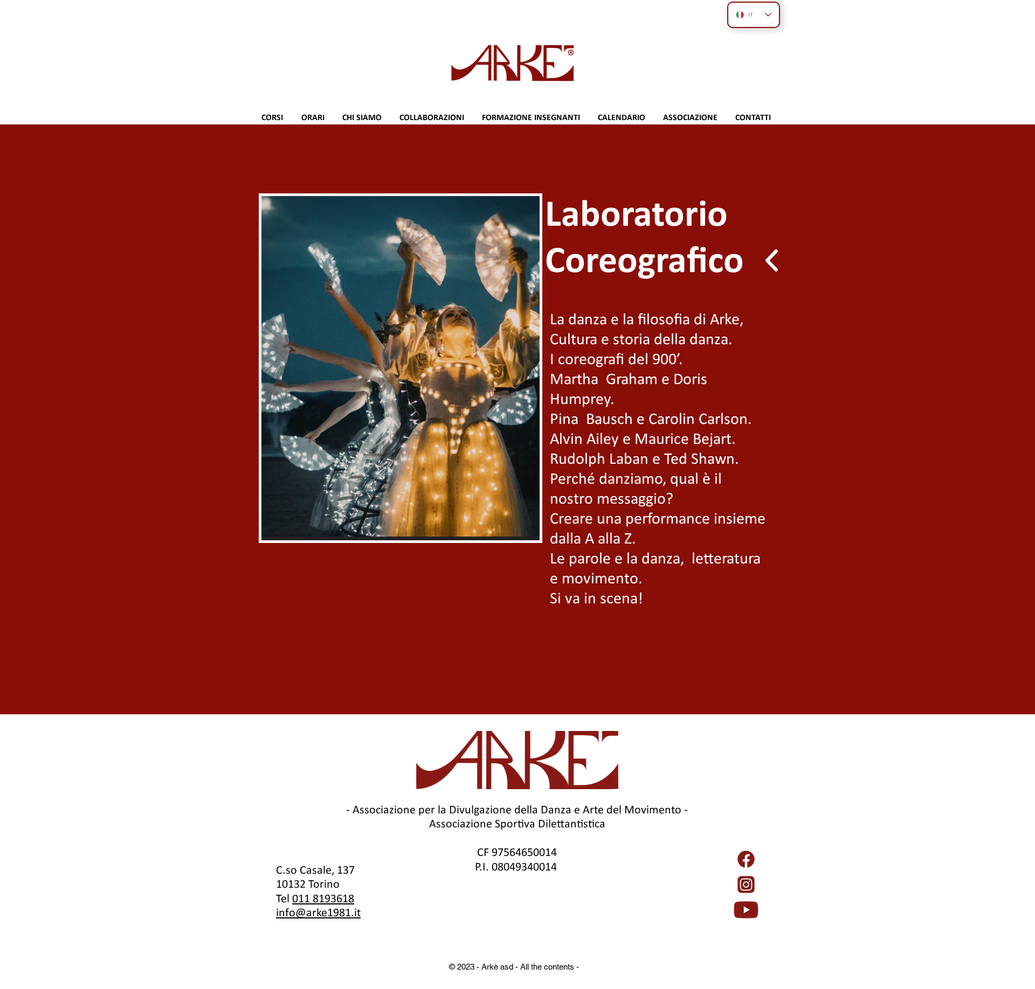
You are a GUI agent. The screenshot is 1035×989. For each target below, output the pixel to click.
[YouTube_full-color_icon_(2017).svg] (746, 909)
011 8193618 (323, 898)
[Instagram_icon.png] (746, 884)
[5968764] (746, 859)
